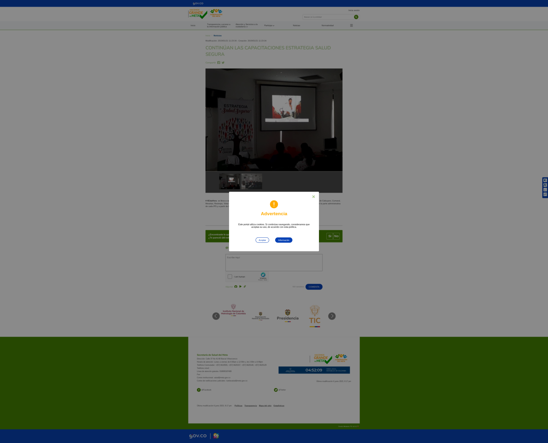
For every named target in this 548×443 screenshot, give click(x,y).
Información (283, 240)
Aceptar (262, 240)
